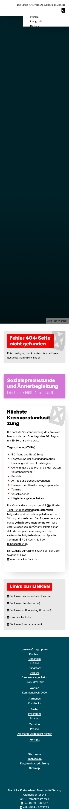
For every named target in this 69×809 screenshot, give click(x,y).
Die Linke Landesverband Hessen (30, 596)
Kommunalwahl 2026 (34, 692)
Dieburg (34, 26)
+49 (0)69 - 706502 (35, 803)
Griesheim (34, 658)
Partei (34, 709)
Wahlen (34, 688)
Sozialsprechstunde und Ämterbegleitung (32, 383)
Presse (34, 729)
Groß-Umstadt (34, 682)
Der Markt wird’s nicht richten (34, 733)
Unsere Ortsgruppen (34, 649)
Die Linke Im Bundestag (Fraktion (29, 610)
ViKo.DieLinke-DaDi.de (23, 559)
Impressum (35, 759)
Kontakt (35, 739)
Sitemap (34, 768)
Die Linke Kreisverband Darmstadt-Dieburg (41, 5)
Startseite (34, 754)
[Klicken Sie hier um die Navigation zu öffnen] (64, 10)
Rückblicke (34, 703)
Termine (34, 724)
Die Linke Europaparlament (25, 624)
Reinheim (34, 654)
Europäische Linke (20, 617)
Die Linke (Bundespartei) (24, 603)
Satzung (34, 718)
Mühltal (34, 16)
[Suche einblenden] (54, 10)
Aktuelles (34, 698)
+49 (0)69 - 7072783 (36, 807)
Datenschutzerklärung (34, 763)
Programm (34, 713)
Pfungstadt (36, 21)
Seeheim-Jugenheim (34, 677)
